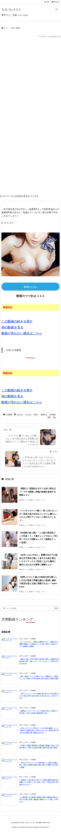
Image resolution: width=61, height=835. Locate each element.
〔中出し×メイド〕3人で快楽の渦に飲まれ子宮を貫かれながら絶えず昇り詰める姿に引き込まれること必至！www (39, 696)
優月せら (44, 414)
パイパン (28, 414)
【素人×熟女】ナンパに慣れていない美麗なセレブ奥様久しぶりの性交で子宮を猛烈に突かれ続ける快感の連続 (38, 677)
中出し (36, 414)
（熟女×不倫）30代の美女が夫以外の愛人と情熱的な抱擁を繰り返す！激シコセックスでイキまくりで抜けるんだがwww (39, 661)
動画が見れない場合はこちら (21, 333)
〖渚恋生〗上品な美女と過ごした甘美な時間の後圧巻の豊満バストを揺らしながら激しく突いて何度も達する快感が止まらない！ (38, 782)
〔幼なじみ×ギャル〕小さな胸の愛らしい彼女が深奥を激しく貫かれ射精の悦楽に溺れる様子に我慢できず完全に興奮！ (38, 765)
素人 (54, 417)
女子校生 (52, 414)
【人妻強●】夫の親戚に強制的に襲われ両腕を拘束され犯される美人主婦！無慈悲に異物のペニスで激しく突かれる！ (38, 799)
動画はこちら (30, 286)
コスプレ (20, 414)
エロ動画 (17, 28)
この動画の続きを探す (17, 321)
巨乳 (49, 417)
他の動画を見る (12, 327)
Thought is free (43, 827)
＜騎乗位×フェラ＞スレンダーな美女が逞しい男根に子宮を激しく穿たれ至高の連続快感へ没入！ (38, 712)
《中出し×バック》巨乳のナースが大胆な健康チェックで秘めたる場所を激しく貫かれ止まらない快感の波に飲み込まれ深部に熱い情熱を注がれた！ (38, 730)
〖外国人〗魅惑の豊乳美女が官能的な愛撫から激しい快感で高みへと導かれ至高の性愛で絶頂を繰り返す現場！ (38, 746)
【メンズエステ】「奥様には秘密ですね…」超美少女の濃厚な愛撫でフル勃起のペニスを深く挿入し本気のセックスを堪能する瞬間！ (38, 644)
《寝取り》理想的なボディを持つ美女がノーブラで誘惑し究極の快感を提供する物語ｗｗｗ (37, 491)
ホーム (5, 28)
